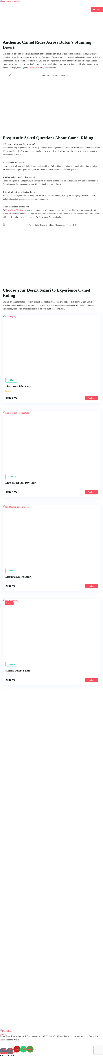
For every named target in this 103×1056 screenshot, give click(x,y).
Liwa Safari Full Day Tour (20, 482)
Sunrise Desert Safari (17, 670)
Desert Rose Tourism (14, 210)
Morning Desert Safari (18, 576)
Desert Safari (34, 68)
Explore (91, 398)
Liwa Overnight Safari (18, 386)
